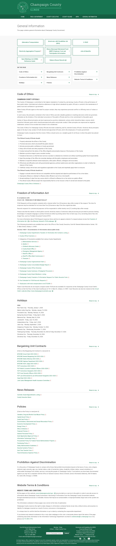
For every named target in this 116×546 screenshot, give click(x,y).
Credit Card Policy (22, 419)
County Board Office (29, 249)
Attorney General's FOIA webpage (43, 221)
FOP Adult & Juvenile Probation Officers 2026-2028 (32, 368)
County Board (66, 16)
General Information (89, 16)
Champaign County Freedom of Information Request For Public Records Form (44, 277)
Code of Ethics (22, 71)
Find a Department (35, 16)
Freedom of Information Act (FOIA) (85, 531)
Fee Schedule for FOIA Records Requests (33, 280)
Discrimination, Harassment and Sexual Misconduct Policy (34, 421)
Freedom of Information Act (27, 76)
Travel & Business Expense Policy (27, 453)
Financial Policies (22, 431)
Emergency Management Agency (33, 251)
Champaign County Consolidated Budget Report (34, 265)
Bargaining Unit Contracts (54, 71)
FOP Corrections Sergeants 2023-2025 (29, 371)
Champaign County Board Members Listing (33, 274)
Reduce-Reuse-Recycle (55, 59)
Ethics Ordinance (22, 429)
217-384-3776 (32, 533)
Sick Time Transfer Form (24, 450)
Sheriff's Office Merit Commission (33, 256)
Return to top (93, 94)
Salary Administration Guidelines (27, 445)
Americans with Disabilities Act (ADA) (56, 41)
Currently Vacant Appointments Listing (28, 395)
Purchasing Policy (22, 443)
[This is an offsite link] (81, 538)
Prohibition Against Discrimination (80, 72)
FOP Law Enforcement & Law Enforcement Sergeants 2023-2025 (36, 376)
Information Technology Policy (26, 438)
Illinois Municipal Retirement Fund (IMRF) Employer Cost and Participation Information (56, 50)
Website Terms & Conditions (83, 78)
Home (22, 16)
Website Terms (79, 534)
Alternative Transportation (28, 41)
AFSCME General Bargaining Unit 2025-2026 (30, 356)
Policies (48, 82)
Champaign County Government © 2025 (85, 536)
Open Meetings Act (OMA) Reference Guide (29, 60)
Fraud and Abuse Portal (85, 529)
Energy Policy (21, 426)
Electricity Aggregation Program (29, 51)
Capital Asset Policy (23, 417)
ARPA (76, 16)
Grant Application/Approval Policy (27, 436)
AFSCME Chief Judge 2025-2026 (27, 363)
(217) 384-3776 (28, 519)
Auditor (25, 244)
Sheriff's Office (27, 253)
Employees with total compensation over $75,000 (35, 283)
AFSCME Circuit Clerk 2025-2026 (27, 354)
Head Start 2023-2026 (24, 378)
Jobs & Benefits (82, 49)
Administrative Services (30, 241)
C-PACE (80, 41)
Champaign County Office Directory (31, 268)
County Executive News (24, 397)
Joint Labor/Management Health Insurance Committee (33, 380)
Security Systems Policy (24, 448)
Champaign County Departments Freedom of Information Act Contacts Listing (44, 233)
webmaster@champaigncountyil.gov (32, 536)
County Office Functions (27, 236)
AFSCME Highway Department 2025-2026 (30, 361)
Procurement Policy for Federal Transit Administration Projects (36, 441)
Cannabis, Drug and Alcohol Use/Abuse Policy (31, 414)
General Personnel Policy (25, 433)
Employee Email (90, 534)
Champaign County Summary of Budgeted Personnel (36, 271)
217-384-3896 (31, 534)
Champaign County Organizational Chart (32, 262)
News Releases (51, 76)
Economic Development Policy (26, 424)
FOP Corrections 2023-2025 (25, 366)
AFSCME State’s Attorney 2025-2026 (28, 359)
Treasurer (26, 258)
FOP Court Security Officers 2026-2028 (29, 373)
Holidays (20, 82)
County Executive (51, 16)
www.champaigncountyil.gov (45, 493)
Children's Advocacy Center (31, 246)
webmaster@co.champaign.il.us (81, 516)
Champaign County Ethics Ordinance (28, 183)
